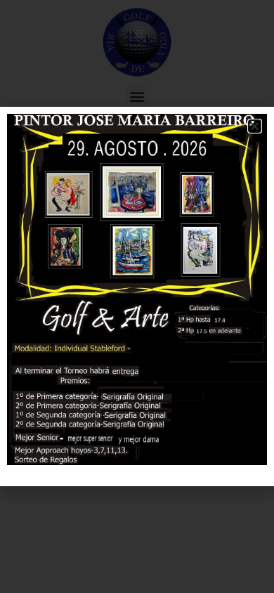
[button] (254, 126)
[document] (137, 296)
